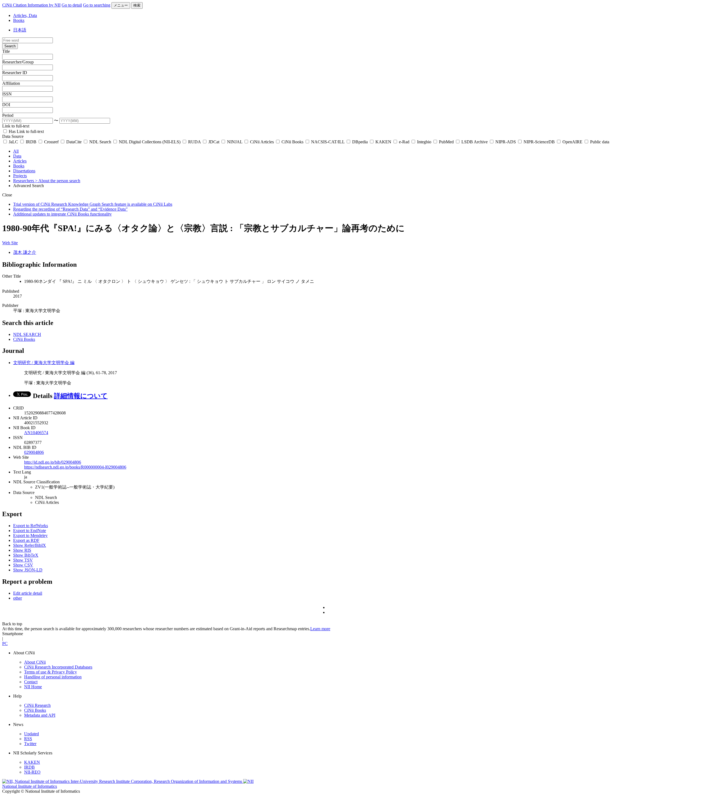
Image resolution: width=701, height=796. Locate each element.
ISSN (7, 94)
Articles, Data (25, 15)
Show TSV (23, 560)
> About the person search (57, 180)
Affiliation (11, 83)
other (17, 598)
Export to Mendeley (30, 535)
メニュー (121, 5)
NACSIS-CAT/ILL (328, 142)
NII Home (33, 686)
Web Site (10, 242)
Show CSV (23, 565)
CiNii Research (37, 705)
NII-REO (32, 772)
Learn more (320, 628)
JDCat (213, 142)
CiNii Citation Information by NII (31, 5)
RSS (28, 738)
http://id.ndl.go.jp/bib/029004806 (52, 462)
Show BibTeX (25, 555)
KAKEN (383, 142)
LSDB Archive (474, 142)
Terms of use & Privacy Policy (50, 672)
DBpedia (360, 142)
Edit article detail (27, 593)
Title (6, 51)
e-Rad (404, 142)
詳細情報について (81, 395)
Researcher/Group (18, 62)
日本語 (19, 30)
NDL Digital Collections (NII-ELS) (150, 142)
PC (5, 643)
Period (7, 115)
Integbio (424, 142)
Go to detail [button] (72, 5)
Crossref (51, 142)
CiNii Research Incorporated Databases (58, 667)
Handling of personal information (53, 677)
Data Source (13, 136)
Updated (31, 733)
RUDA (194, 142)
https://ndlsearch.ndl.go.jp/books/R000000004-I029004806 (75, 467)
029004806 (34, 452)
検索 (136, 5)
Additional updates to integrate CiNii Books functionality (62, 214)
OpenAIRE (572, 142)
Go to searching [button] (96, 5)
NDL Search (100, 142)
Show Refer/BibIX (29, 545)
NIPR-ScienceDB (539, 142)
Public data (599, 142)
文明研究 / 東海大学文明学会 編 (43, 362)
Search (10, 46)
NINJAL (234, 142)
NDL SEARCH (27, 334)
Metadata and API (39, 715)
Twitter (30, 743)
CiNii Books (292, 142)
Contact (31, 681)
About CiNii (35, 662)
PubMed (446, 142)
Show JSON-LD (27, 570)
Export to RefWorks (30, 525)
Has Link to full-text (26, 131)
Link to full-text (15, 126)
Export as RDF (26, 540)
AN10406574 (36, 432)
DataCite (74, 142)
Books (18, 20)
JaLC (13, 142)
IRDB (31, 142)
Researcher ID (14, 72)
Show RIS (22, 550)
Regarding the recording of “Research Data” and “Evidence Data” (70, 209)
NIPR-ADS (505, 142)
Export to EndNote (29, 530)
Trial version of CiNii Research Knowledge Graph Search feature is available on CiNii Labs (92, 204)
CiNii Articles (262, 142)
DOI (6, 104)
